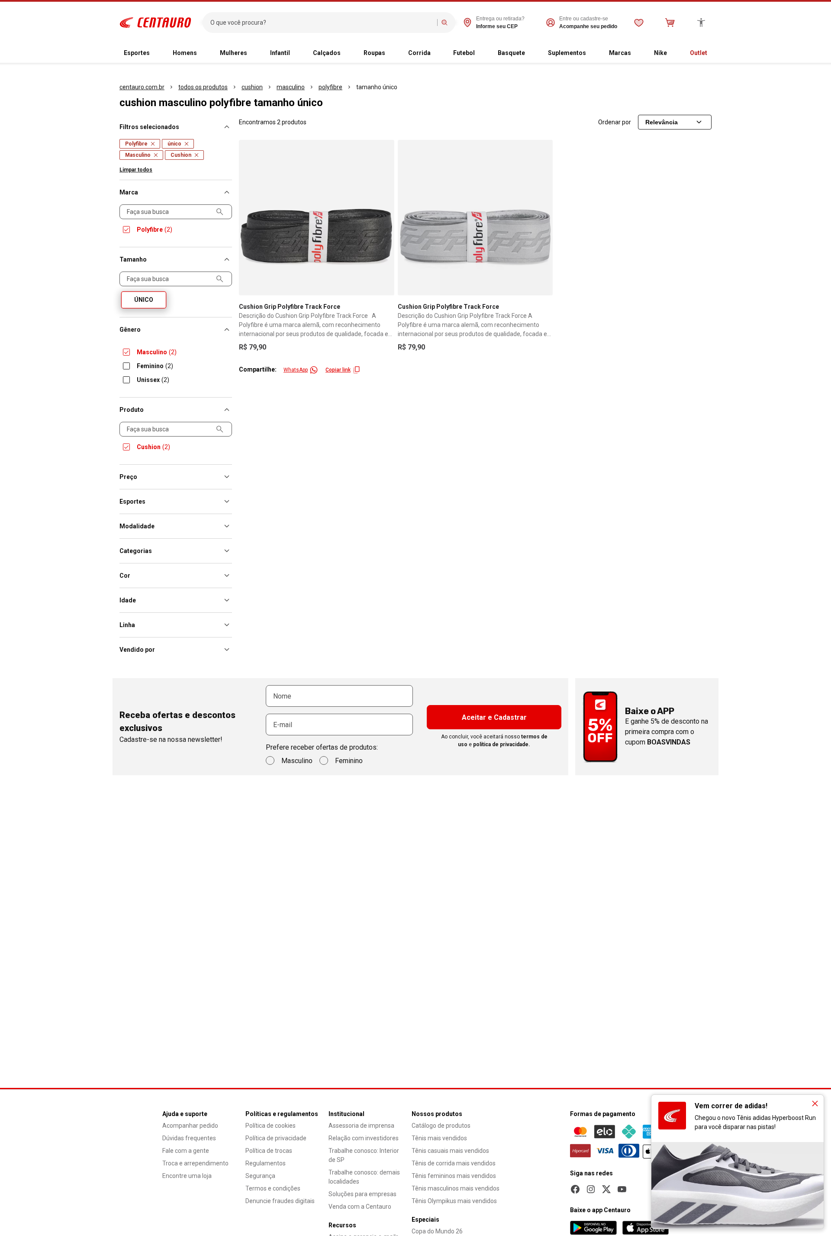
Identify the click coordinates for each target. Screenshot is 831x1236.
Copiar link (338, 370)
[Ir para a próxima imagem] (384, 217)
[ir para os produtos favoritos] (638, 22)
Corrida (419, 52)
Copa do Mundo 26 (437, 1231)
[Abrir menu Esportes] (156, 53)
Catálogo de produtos (441, 1125)
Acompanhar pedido (190, 1125)
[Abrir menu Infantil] (297, 53)
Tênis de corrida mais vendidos (454, 1163)
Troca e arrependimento (195, 1163)
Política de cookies (270, 1125)
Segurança (260, 1175)
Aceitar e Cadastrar (494, 717)
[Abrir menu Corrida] (437, 53)
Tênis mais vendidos (439, 1138)
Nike (660, 52)
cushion (252, 87)
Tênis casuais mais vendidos (450, 1150)
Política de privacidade (275, 1138)
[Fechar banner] (815, 1103)
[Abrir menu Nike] (674, 53)
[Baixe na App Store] (645, 1228)
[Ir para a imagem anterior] (249, 217)
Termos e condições (272, 1188)
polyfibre (330, 87)
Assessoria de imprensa (361, 1125)
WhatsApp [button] (295, 370)
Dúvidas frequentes (189, 1138)
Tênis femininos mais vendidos (454, 1175)
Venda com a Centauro (360, 1206)
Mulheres (233, 52)
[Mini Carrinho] (670, 22)
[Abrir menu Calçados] (347, 53)
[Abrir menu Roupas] (392, 53)
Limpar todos (135, 170)
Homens (185, 52)
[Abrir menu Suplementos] (593, 53)
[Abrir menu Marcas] (638, 53)
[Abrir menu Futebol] (482, 53)
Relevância (661, 122)
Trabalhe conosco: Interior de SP (364, 1155)
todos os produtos (203, 87)
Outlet (698, 52)
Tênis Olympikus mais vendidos (454, 1200)
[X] (606, 1189)
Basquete (511, 52)
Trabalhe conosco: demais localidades (364, 1177)
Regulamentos (265, 1163)
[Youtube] (622, 1189)
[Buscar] (444, 22)
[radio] (143, 299)
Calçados (327, 52)
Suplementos (567, 52)
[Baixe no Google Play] (593, 1228)
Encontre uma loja (187, 1175)
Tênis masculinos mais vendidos (455, 1188)
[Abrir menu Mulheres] (254, 53)
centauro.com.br (141, 87)
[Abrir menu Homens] (204, 53)
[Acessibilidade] (701, 22)
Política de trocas (268, 1150)
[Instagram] (591, 1189)
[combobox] (321, 22)
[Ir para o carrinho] (670, 22)
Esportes (137, 52)
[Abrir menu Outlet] (714, 53)
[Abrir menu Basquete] (532, 53)
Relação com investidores (364, 1138)
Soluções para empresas (362, 1194)
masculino (291, 87)
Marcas (620, 52)
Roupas (374, 52)
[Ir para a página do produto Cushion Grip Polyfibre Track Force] (316, 217)
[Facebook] (575, 1189)
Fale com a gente (185, 1150)
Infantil (280, 52)
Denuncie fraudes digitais (280, 1200)
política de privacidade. (501, 744)
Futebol (464, 52)
